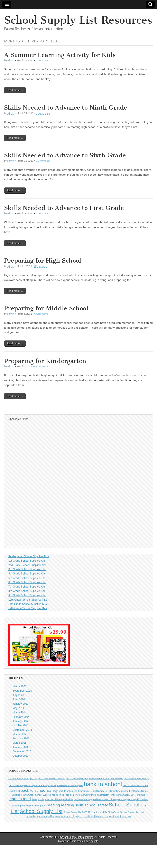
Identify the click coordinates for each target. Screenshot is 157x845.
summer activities (45, 816)
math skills (68, 799)
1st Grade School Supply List (22, 778)
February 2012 (20, 738)
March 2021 (19, 686)
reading (53, 805)
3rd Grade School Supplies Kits (27, 569)
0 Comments (43, 60)
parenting (122, 799)
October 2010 (20, 755)
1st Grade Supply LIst (77, 778)
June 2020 (18, 699)
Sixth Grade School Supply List (123, 812)
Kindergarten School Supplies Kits (28, 556)
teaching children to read (96, 816)
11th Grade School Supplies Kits (27, 604)
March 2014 (19, 712)
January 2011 (20, 747)
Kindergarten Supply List (122, 795)
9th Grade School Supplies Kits (27, 595)
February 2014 (20, 716)
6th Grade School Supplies (70, 785)
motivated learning (83, 799)
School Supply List (41, 811)
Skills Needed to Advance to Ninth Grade (65, 107)
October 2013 (20, 725)
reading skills (72, 805)
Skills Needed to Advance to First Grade (64, 208)
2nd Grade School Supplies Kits (27, 565)
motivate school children (105, 799)
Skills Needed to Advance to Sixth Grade (65, 155)
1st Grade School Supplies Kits (27, 560)
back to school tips (68, 791)
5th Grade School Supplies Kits (27, 578)
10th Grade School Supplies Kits (27, 599)
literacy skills (38, 799)
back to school (103, 784)
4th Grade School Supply (136, 778)
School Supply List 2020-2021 (78, 812)
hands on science (60, 795)
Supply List (77, 816)
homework (75, 795)
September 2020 (22, 690)
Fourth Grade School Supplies (36, 795)
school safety (96, 805)
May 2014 (18, 708)
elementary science (118, 791)
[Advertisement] (20, 485)
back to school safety (39, 790)
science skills (100, 812)
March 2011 (19, 742)
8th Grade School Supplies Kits (27, 591)
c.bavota (93, 841)
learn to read (20, 799)
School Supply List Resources (78, 20)
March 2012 (19, 734)
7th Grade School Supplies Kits (27, 586)
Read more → (15, 90)
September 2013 (22, 730)
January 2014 (20, 721)
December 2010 (21, 751)
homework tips (88, 795)
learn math (140, 795)
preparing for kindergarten (33, 805)
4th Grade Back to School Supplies (106, 778)
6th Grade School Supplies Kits (27, 582)
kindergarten (103, 795)
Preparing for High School (42, 260)
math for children (53, 799)
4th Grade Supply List (45, 785)
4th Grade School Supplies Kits (27, 573)
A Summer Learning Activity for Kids (60, 55)
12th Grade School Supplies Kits (27, 608)
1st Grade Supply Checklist (51, 778)
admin (10, 60)
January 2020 (20, 703)
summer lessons (63, 816)
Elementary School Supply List (93, 791)
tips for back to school (120, 816)
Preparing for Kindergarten (45, 361)
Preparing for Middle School (46, 308)
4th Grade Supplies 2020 (21, 785)
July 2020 (18, 695)
